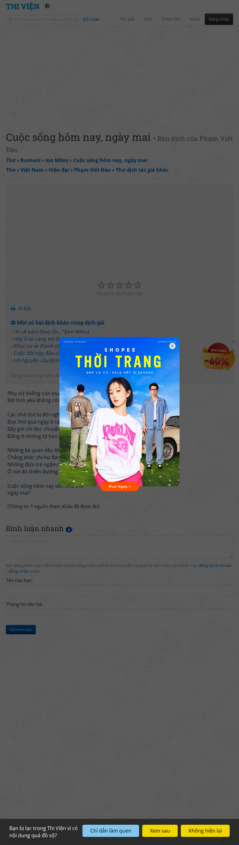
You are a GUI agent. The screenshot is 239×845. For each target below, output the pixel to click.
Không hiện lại (205, 830)
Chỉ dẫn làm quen (110, 830)
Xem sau (160, 830)
